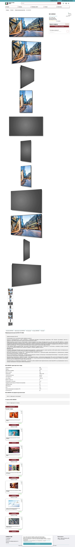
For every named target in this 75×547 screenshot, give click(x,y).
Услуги (46, 6)
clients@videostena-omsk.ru (67, 0)
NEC (56, 19)
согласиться (37, 543)
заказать (14, 442)
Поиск (59, 3)
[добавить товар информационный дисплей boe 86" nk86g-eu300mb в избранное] (21, 482)
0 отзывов (58, 21)
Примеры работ (35, 6)
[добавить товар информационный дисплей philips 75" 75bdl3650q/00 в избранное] (21, 518)
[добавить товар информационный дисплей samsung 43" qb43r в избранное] (21, 447)
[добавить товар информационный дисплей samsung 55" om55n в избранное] (21, 412)
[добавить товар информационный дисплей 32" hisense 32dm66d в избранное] (21, 430)
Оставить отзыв (12, 406)
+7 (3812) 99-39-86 (53, 0)
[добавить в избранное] (69, 14)
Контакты (60, 6)
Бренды (20, 6)
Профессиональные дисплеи (53, 16)
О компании (8, 538)
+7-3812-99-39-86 (61, 539)
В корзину (14, 459)
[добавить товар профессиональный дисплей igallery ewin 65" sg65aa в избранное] (21, 464)
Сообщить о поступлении (59, 26)
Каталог (7, 6)
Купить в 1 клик (14, 426)
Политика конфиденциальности (12, 541)
